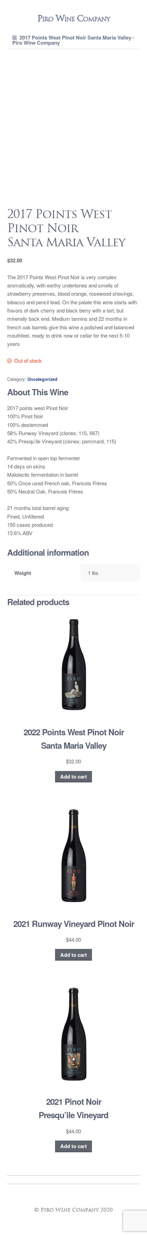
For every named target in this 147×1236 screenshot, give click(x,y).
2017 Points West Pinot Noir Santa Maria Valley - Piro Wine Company (73, 40)
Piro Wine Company (73, 18)
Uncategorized (42, 379)
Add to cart (73, 776)
